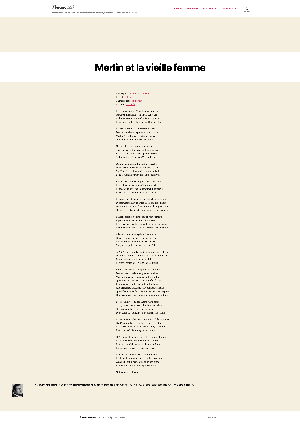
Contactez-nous (228, 8)
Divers (138, 100)
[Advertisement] (150, 34)
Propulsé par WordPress (114, 417)
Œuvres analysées (209, 8)
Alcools (129, 97)
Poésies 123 (94, 417)
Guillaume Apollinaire (138, 93)
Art (132, 100)
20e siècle (130, 104)
